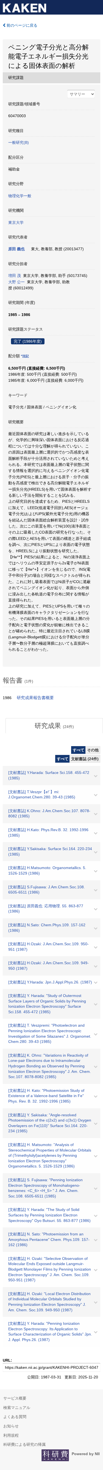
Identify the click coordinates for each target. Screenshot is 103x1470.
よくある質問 (14, 1416)
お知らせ (11, 1426)
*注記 (25, 356)
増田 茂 (14, 275)
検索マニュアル (16, 1407)
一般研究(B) (18, 142)
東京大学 (16, 222)
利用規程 (11, 1435)
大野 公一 (16, 282)
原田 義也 (16, 249)
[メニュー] (96, 6)
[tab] (54, 725)
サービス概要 (14, 1398)
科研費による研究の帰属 (24, 1444)
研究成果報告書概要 (35, 698)
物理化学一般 (19, 196)
